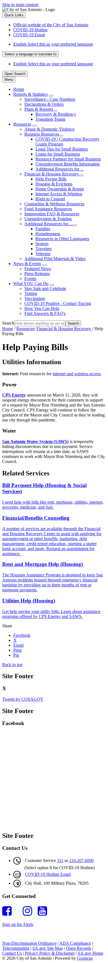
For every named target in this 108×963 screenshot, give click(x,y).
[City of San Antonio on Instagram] (29, 911)
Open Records (78, 948)
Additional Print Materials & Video (55, 258)
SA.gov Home (90, 953)
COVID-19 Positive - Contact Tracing (57, 303)
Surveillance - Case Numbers (49, 99)
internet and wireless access (77, 373)
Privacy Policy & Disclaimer (50, 953)
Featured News (37, 268)
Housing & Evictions (53, 184)
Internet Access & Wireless (58, 193)
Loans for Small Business (57, 154)
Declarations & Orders (44, 104)
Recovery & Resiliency (55, 114)
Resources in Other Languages (62, 238)
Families (42, 228)
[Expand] (51, 96)
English (53, 44)
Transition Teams (50, 119)
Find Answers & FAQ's (45, 313)
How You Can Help (41, 308)
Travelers (43, 248)
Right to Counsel (50, 198)
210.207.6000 (81, 860)
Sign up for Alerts (17, 924)
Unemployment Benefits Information (67, 164)
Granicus (85, 958)
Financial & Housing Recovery (51, 174)
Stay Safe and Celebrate (45, 288)
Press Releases (37, 273)
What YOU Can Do (30, 283)
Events (30, 278)
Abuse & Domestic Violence (49, 129)
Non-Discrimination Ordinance (29, 943)
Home (7, 328)
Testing (30, 293)
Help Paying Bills (50, 179)
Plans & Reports (38, 109)
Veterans (42, 253)
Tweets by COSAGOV (22, 699)
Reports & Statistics (30, 94)
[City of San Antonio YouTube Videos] (44, 911)
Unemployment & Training (48, 218)
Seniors (41, 243)
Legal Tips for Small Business (61, 149)
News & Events (27, 263)
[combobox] (30, 54)
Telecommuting (15, 948)
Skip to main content (20, 4)
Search (8, 323)
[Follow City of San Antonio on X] (18, 911)
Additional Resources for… (59, 169)
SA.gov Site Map (47, 948)
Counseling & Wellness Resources (54, 203)
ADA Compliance (75, 943)
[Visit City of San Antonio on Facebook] (8, 911)
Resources (22, 124)
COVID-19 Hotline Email (48, 874)
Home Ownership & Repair (59, 189)
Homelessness (47, 233)
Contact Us (12, 953)
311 (60, 860)
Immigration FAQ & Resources (51, 213)
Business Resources (41, 134)
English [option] (53, 63)
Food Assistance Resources (48, 208)
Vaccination (34, 298)
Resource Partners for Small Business (68, 159)
